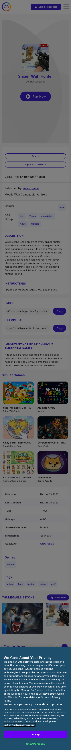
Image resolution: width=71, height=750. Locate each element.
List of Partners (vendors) (20, 724)
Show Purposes (35, 743)
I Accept (35, 734)
